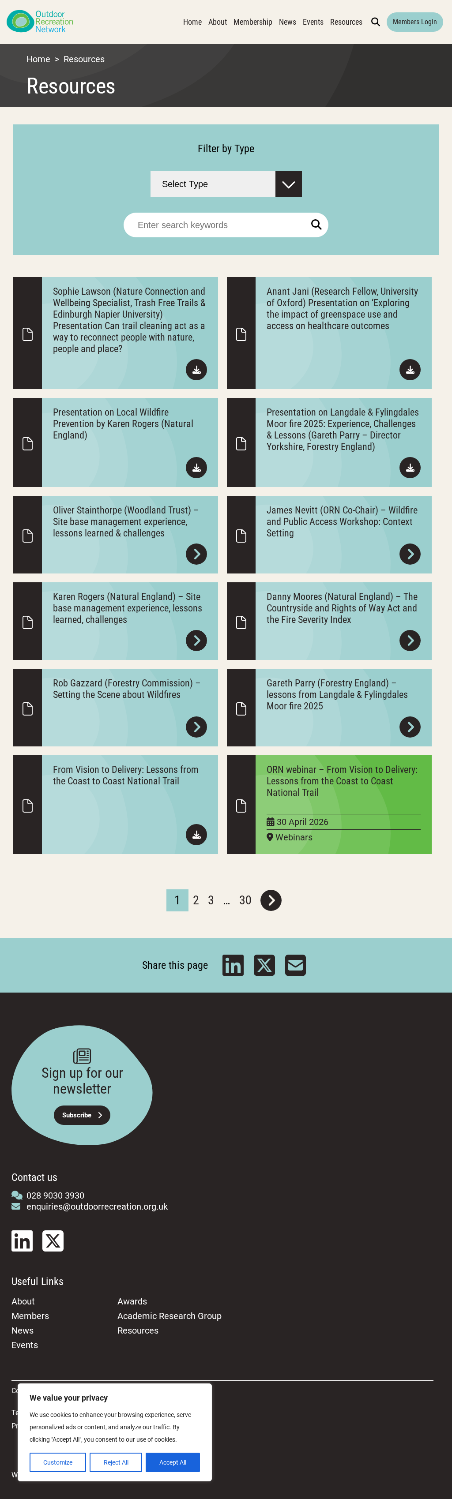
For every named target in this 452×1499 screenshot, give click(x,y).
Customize (57, 1462)
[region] (115, 1432)
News (287, 21)
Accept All (172, 1462)
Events (313, 21)
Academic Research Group (169, 1316)
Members (30, 1316)
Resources (346, 21)
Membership (253, 21)
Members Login (415, 22)
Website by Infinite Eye (46, 1475)
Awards (132, 1301)
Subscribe (76, 1115)
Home (192, 21)
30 (245, 900)
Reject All (116, 1462)
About (217, 21)
